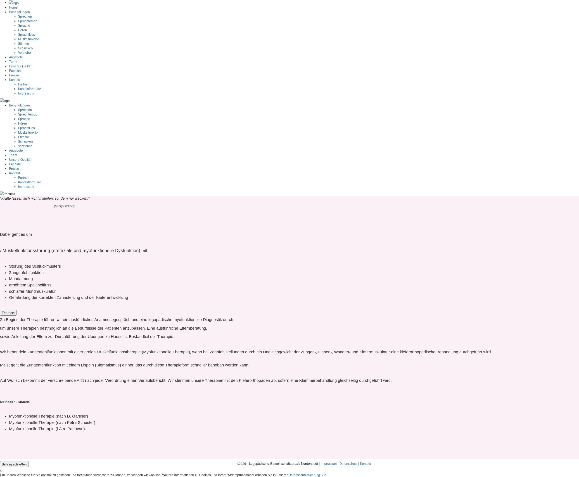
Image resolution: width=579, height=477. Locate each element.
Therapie (8, 312)
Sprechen (25, 16)
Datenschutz (348, 463)
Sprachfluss (26, 34)
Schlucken (25, 48)
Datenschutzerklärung (304, 474)
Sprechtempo (27, 21)
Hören (22, 30)
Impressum (329, 463)
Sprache (24, 25)
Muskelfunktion (29, 39)
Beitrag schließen (14, 464)
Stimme (23, 43)
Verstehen (25, 52)
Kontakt (365, 463)
